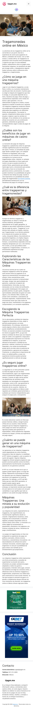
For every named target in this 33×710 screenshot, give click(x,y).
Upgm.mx (12, 4)
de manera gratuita (24, 178)
